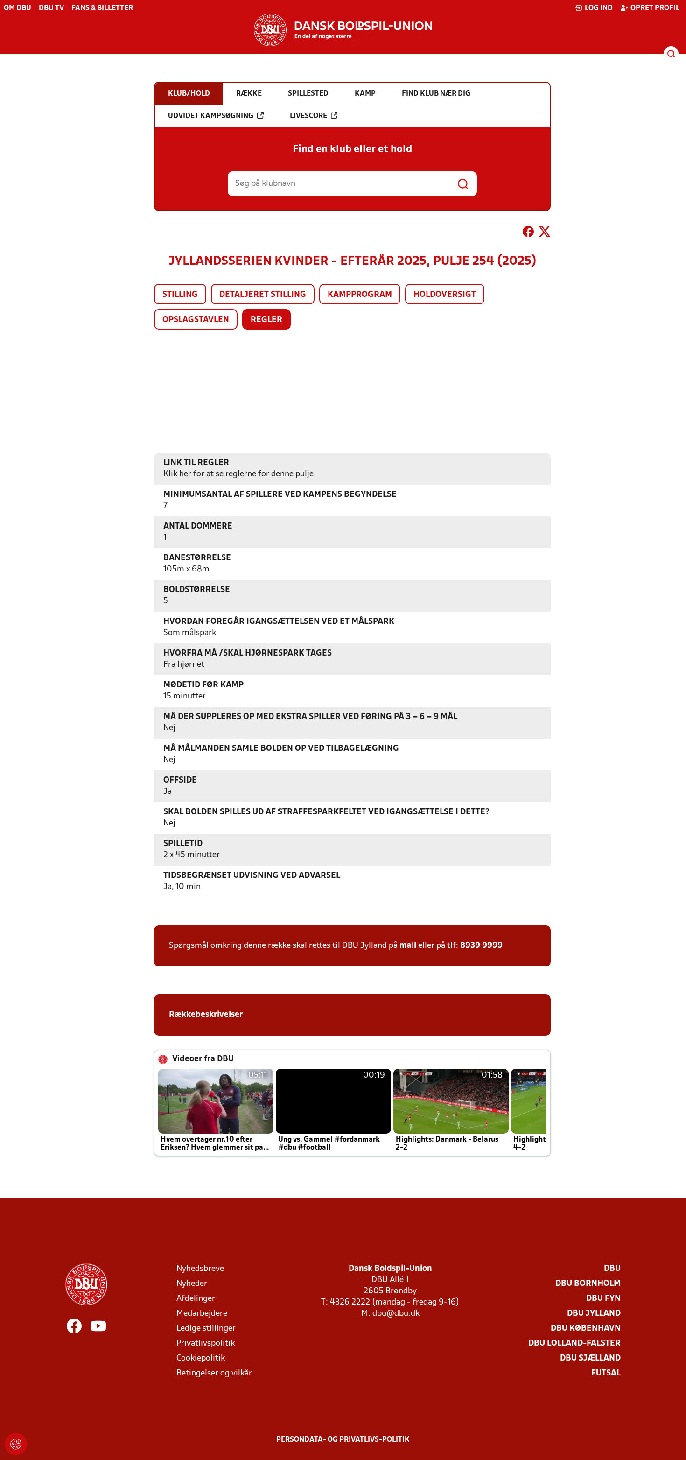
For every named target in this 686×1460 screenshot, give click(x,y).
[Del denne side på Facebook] (528, 233)
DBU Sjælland (590, 1358)
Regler (266, 320)
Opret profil (654, 8)
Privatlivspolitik (205, 1343)
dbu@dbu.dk (396, 1314)
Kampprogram (360, 295)
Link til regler (196, 463)
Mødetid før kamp (203, 685)
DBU (612, 1269)
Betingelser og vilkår (214, 1373)
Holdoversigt (444, 295)
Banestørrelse (197, 558)
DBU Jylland (594, 1314)
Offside (180, 780)
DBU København (586, 1329)
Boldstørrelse (196, 590)
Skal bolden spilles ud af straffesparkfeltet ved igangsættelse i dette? (326, 812)
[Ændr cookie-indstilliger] (16, 1444)
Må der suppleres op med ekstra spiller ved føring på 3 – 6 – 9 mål (310, 717)
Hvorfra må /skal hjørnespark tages (247, 653)
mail (407, 946)
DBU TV (51, 8)
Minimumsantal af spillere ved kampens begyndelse (280, 495)
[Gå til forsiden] (343, 30)
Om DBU (17, 8)
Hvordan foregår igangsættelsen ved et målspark (278, 622)
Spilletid (183, 844)
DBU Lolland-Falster (574, 1343)
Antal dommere (197, 526)
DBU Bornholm (588, 1284)
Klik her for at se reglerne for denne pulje (238, 474)
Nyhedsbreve (200, 1269)
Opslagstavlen (195, 320)
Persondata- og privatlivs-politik (343, 1440)
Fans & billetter (102, 8)
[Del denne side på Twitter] (545, 233)
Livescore (308, 116)
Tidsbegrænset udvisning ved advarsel (251, 876)
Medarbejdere (201, 1314)
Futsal (606, 1373)
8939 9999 (481, 946)
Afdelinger (195, 1299)
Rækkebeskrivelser (206, 1015)
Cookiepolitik (200, 1358)
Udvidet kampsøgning (210, 116)
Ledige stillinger (206, 1329)
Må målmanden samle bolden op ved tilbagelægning (281, 749)
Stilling (180, 295)
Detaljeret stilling (262, 295)
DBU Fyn (603, 1299)
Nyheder (191, 1284)
